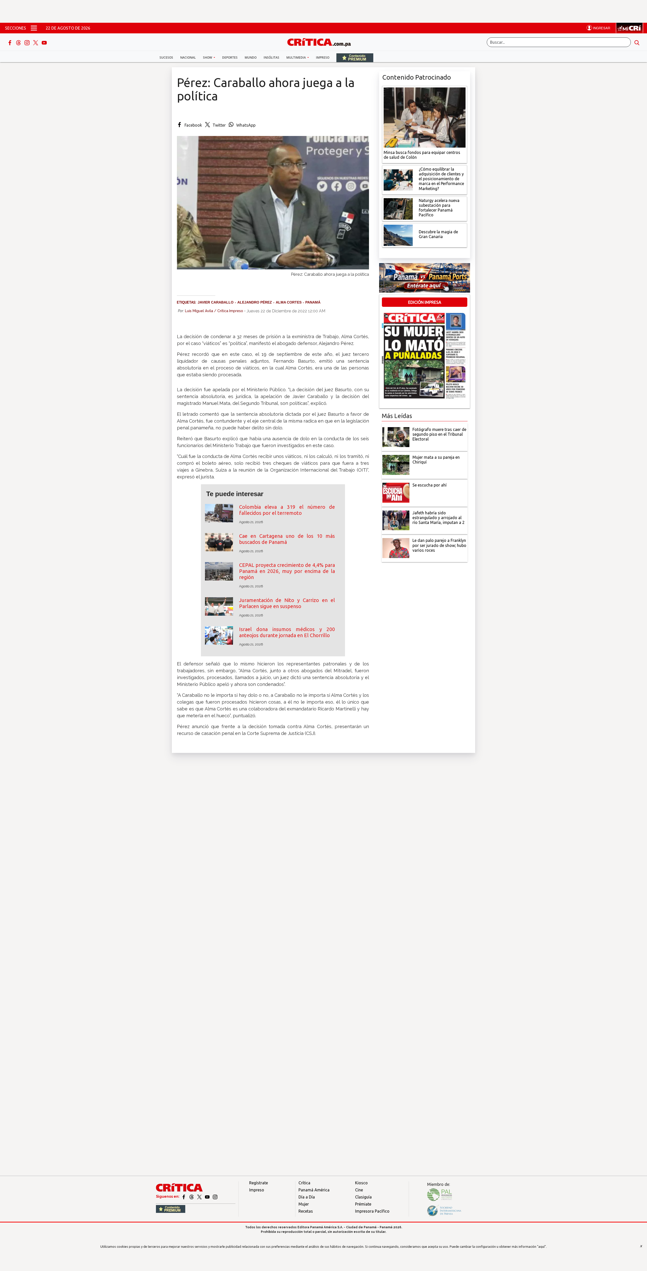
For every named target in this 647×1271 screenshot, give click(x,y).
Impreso (322, 57)
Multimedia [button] (296, 57)
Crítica (304, 1183)
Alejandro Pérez (254, 302)
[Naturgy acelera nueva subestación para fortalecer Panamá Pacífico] (398, 208)
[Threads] (19, 42)
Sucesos (166, 57)
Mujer (303, 1204)
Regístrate (258, 1183)
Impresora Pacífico (372, 1211)
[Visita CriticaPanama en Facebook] (184, 1196)
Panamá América (314, 1190)
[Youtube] (44, 42)
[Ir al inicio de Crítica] (321, 41)
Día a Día (306, 1197)
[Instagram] (27, 42)
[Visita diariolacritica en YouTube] (207, 1196)
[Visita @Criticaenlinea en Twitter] (192, 1196)
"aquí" (541, 1246)
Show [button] (208, 57)
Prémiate (363, 1204)
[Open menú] (34, 28)
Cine (359, 1190)
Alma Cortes (289, 302)
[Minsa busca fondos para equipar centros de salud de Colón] (425, 117)
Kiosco (361, 1183)
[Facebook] (10, 42)
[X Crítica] (36, 42)
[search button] (637, 42)
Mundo (251, 57)
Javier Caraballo (216, 302)
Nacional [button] (188, 57)
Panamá (312, 302)
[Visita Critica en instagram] (215, 1196)
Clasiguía (363, 1197)
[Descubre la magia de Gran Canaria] (398, 235)
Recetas (305, 1211)
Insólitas (271, 57)
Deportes (230, 57)
